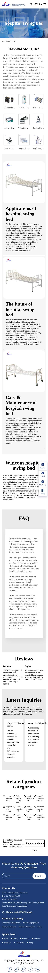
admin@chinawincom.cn (17, 893)
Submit (38, 876)
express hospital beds (9, 798)
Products (25, 938)
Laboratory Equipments (11, 923)
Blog (31, 943)
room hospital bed (19, 817)
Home (4, 41)
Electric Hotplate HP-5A (14, 128)
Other (40, 927)
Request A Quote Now (35, 844)
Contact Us (20, 943)
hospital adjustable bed (30, 798)
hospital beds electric (9, 809)
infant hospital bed (19, 809)
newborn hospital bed (40, 809)
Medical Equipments (31, 923)
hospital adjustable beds (41, 817)
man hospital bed (29, 809)
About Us (7, 943)
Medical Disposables (27, 927)
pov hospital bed (9, 817)
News (15, 938)
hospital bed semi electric (40, 798)
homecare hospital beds (30, 817)
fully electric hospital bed (19, 799)
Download (37, 938)
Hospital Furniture (9, 927)
